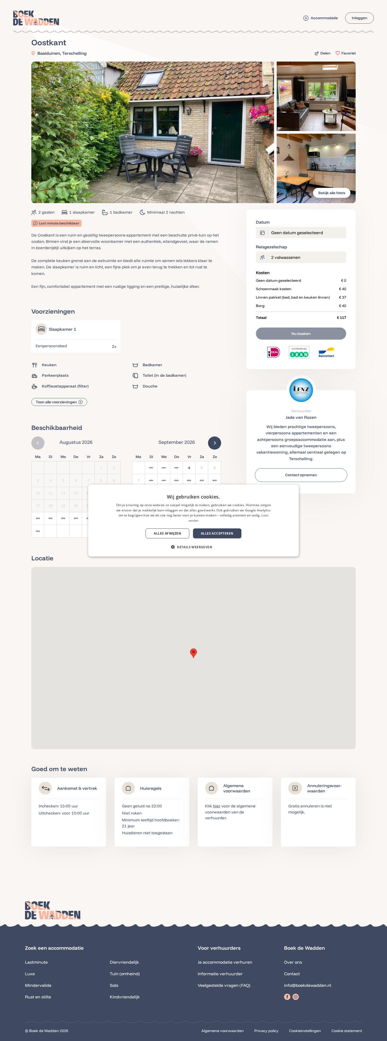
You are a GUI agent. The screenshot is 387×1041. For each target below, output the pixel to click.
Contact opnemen (301, 474)
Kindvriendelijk (125, 996)
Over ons (293, 962)
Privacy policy (266, 1030)
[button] (193, 653)
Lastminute (36, 962)
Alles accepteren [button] (217, 533)
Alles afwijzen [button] (167, 533)
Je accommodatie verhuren (225, 962)
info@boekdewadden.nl (307, 985)
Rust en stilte (38, 996)
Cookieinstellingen (305, 1030)
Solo (114, 985)
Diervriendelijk (124, 962)
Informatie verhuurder (220, 973)
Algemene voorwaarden (222, 1030)
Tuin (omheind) (125, 973)
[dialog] (193, 520)
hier (216, 805)
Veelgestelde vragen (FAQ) (224, 985)
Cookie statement (346, 1030)
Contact (292, 973)
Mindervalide (38, 985)
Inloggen (359, 18)
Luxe (30, 973)
